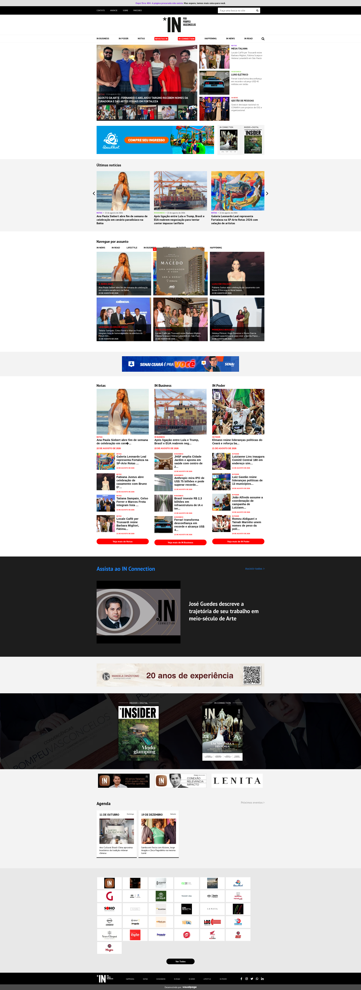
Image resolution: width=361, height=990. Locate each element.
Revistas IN (161, 38)
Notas (141, 38)
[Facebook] (241, 979)
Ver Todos (181, 961)
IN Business (103, 38)
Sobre (125, 10)
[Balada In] (105, 979)
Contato (101, 10)
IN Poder (123, 38)
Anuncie (113, 10)
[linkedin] (262, 979)
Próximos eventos (252, 802)
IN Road (248, 38)
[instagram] (247, 979)
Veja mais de (123, 541)
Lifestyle (132, 247)
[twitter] (252, 979)
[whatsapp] (257, 979)
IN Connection (186, 38)
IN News (230, 38)
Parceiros (137, 10)
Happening (211, 38)
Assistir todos (253, 568)
